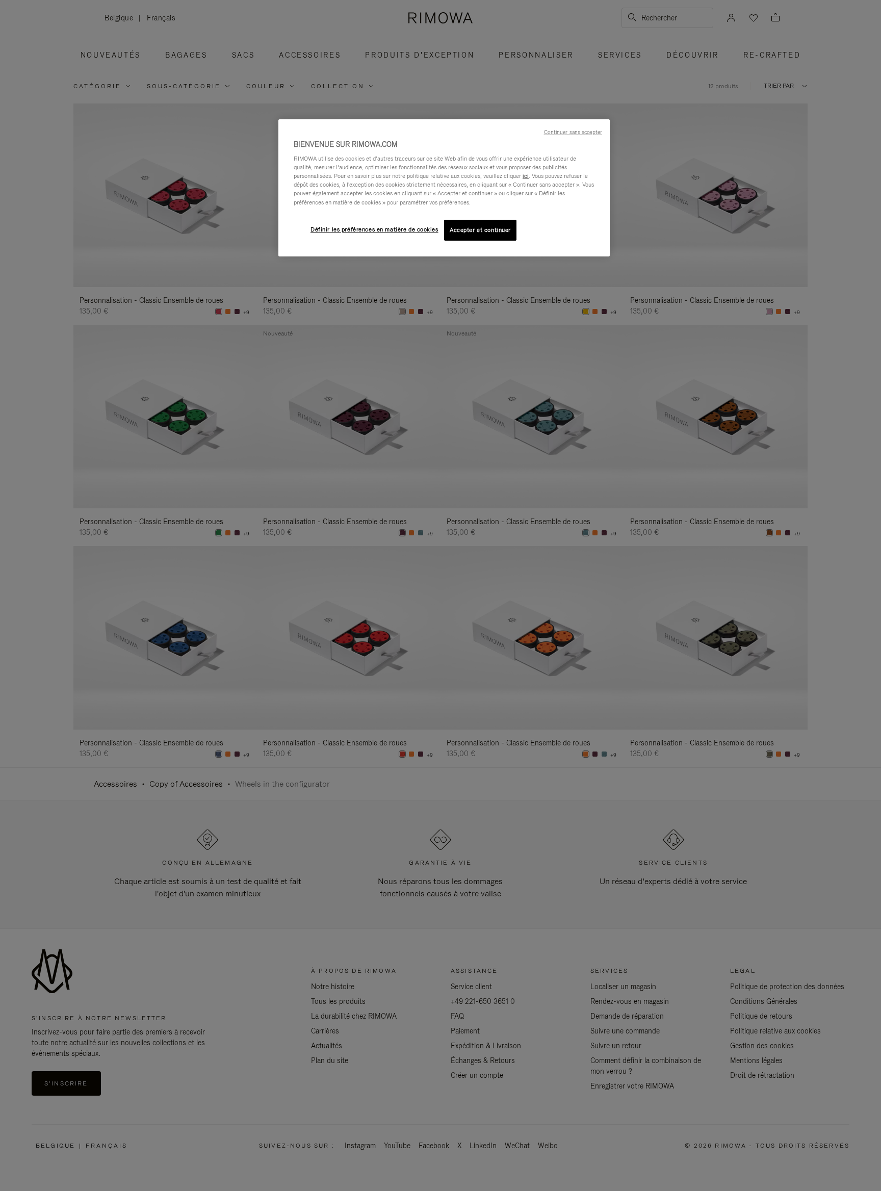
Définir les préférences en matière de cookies (374, 229)
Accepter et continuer (480, 230)
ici (526, 176)
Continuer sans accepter (573, 132)
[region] (444, 188)
